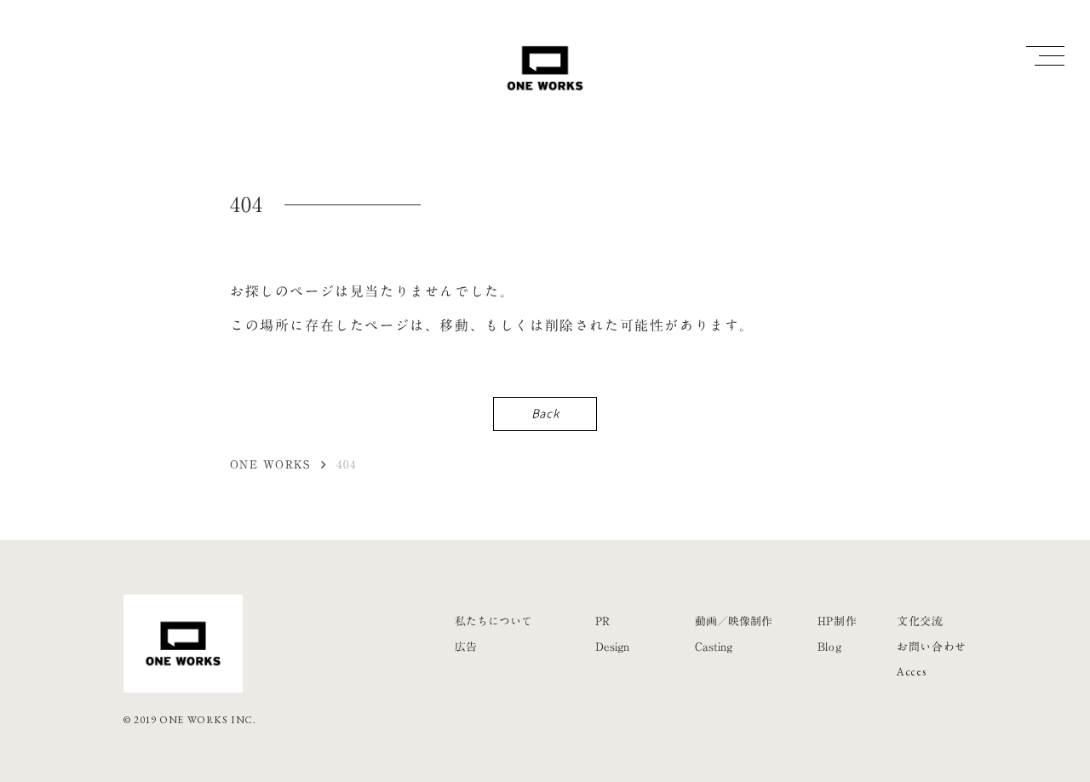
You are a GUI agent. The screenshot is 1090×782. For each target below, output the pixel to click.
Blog (830, 646)
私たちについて (493, 621)
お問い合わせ (932, 646)
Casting (713, 646)
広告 (466, 646)
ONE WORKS (270, 464)
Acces (911, 671)
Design (612, 646)
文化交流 (920, 621)
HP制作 (838, 621)
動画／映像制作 (733, 621)
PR (602, 621)
